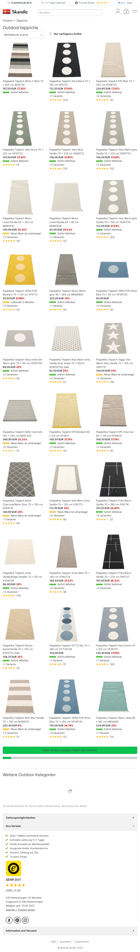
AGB (53, 941)
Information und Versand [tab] (21, 930)
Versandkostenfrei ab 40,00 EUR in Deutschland (31, 806)
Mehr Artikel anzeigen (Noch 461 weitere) (70, 750)
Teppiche (22, 20)
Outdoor (8, 20)
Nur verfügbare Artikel (68, 33)
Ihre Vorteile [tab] (13, 826)
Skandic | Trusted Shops (20, 909)
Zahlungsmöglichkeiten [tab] (20, 817)
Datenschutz (82, 941)
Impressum (65, 941)
